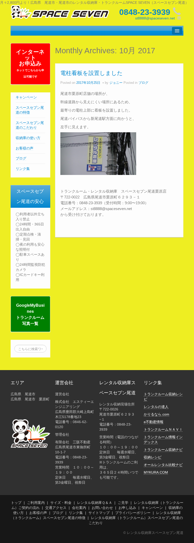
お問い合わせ (102, 508)
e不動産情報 (153, 422)
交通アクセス (55, 508)
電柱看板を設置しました (91, 73)
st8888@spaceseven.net (155, 18)
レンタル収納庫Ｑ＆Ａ (94, 503)
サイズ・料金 (60, 503)
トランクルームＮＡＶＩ (163, 429)
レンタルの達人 (156, 407)
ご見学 (123, 503)
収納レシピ (152, 457)
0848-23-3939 (144, 12)
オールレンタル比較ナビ (163, 465)
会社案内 (79, 508)
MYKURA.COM (156, 472)
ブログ (21, 158)
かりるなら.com (156, 414)
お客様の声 (24, 148)
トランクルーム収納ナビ (163, 450)
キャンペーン (26, 97)
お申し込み (127, 508)
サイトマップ (99, 513)
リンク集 (23, 169)
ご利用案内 (36, 503)
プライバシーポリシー (133, 513)
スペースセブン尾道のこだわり (30, 125)
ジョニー (116, 83)
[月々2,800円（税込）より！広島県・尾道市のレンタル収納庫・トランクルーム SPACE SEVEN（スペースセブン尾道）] (60, 12)
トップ (16, 503)
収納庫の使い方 (28, 138)
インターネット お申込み (30, 63)
